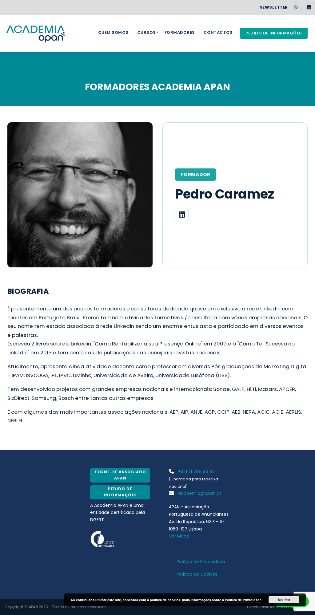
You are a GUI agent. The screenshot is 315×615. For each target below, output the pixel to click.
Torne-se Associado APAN (120, 475)
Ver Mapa (179, 536)
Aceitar (283, 599)
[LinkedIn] (310, 7)
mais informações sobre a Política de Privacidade (221, 599)
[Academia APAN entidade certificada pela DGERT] (102, 538)
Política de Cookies (197, 574)
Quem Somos (113, 32)
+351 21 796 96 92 (196, 471)
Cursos (146, 32)
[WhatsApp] (296, 7)
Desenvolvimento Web (268, 606)
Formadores (180, 32)
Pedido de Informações (273, 33)
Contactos (218, 32)
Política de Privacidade (201, 561)
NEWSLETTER (273, 7)
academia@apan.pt (199, 493)
